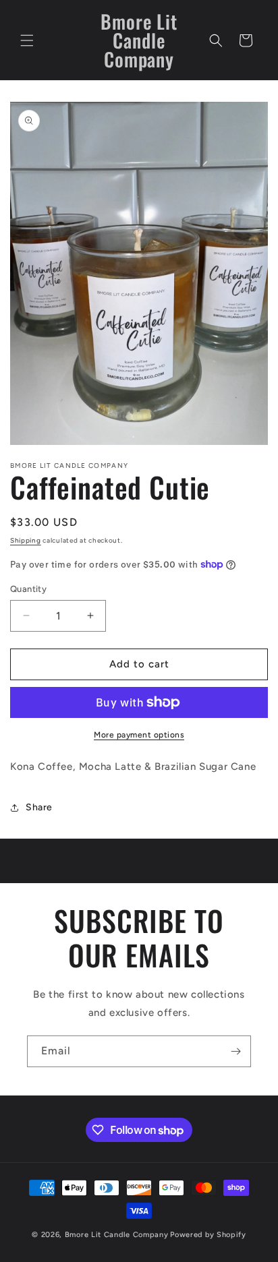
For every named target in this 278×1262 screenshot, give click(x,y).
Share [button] (39, 807)
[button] (27, 40)
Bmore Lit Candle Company (117, 1234)
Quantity (28, 589)
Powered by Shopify (208, 1234)
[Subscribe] (235, 1051)
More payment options (139, 735)
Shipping (25, 540)
